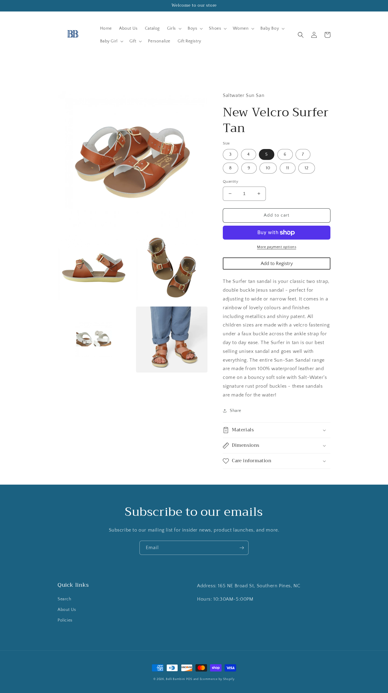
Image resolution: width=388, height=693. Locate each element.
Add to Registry (277, 263)
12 (307, 168)
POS (189, 679)
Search (65, 599)
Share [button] (235, 410)
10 (268, 168)
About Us (67, 609)
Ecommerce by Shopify (217, 679)
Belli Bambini (175, 679)
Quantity (230, 181)
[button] (173, 28)
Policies (65, 620)
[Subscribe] (241, 548)
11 (287, 168)
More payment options (276, 247)
